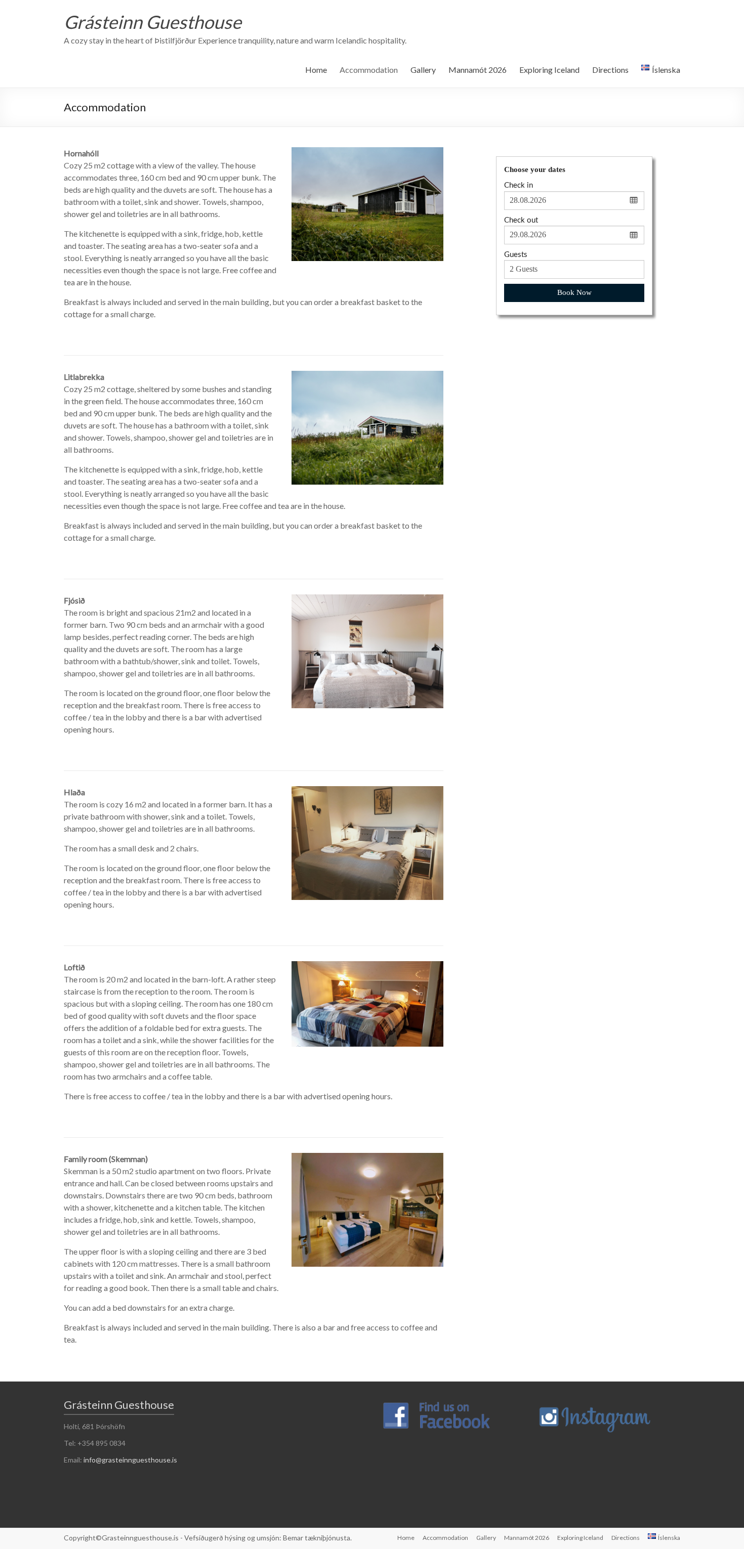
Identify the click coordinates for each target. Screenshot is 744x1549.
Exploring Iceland (549, 69)
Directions (610, 69)
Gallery (423, 69)
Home (316, 69)
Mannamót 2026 (477, 69)
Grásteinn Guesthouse (152, 22)
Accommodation (369, 69)
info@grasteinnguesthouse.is (130, 1459)
